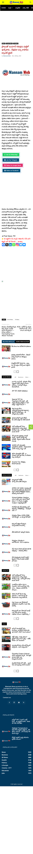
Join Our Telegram (11, 160)
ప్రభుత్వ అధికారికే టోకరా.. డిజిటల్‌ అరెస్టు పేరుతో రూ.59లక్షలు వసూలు (20, 356)
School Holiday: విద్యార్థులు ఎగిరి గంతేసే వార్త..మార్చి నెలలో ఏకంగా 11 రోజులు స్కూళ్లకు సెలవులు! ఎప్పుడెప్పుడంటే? (21, 500)
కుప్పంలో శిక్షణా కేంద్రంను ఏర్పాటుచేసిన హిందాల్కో (19, 524)
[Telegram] (20, 244)
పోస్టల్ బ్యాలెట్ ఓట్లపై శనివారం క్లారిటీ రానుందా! (20, 738)
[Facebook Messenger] (24, 244)
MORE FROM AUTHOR (22, 341)
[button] (3, 2)
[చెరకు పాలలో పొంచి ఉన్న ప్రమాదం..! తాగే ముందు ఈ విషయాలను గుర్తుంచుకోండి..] (6, 596)
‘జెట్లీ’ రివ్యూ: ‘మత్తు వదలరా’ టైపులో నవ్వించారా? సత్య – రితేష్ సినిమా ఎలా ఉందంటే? (21, 638)
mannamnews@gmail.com (20, 697)
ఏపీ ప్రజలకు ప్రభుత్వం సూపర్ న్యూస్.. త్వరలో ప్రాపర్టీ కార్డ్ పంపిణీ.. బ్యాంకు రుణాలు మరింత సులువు (21, 438)
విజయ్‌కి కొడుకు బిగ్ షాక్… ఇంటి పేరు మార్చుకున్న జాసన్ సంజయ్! (21, 663)
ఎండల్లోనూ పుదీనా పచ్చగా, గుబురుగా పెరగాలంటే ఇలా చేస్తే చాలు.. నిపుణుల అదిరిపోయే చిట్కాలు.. (20, 587)
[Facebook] (3, 244)
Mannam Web (7, 56)
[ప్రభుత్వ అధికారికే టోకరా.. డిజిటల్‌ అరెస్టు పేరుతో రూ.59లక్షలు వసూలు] (6, 357)
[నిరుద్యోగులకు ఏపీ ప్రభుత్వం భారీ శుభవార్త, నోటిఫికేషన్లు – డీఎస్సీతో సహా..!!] (6, 509)
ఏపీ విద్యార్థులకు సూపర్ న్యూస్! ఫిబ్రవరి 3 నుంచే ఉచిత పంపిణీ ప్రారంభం (20, 559)
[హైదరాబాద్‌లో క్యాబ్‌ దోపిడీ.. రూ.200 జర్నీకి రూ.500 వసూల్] (6, 420)
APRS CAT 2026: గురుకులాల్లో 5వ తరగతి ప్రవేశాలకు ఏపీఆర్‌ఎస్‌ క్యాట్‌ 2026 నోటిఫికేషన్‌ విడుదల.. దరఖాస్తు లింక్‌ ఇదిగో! (21, 490)
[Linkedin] (10, 244)
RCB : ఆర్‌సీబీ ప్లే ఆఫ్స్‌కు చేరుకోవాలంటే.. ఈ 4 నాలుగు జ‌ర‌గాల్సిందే (24, 328)
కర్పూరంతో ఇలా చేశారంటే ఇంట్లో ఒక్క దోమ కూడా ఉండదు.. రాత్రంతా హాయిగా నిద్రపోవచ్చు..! (21, 612)
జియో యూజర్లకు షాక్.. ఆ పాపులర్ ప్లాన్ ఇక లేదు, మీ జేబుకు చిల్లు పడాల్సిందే (21, 455)
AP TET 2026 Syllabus (20, 390)
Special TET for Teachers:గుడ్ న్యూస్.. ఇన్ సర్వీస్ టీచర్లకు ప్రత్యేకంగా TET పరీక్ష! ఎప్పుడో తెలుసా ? (20, 402)
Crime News (9, 43)
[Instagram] (17, 244)
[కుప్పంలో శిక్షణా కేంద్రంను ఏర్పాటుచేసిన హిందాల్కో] (6, 526)
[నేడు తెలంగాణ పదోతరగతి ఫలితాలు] (6, 348)
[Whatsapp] (13, 244)
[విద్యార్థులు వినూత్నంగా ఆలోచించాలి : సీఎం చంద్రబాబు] (6, 543)
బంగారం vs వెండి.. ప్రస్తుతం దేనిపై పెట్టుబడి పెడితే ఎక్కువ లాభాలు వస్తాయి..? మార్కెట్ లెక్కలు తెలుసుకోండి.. (21, 384)
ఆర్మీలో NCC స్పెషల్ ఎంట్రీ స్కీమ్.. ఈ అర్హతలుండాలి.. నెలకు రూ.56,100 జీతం (21, 721)
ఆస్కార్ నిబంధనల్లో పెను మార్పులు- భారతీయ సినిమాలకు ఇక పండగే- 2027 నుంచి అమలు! (21, 630)
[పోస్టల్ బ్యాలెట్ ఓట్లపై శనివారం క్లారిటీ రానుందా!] (6, 739)
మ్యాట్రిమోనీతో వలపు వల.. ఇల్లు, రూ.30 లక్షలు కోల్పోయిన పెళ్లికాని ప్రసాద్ (20, 365)
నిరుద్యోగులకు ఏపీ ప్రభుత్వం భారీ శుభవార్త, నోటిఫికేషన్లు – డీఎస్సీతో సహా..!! (21, 508)
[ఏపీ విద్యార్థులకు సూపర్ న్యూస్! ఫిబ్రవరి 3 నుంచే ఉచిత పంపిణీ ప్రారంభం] (6, 559)
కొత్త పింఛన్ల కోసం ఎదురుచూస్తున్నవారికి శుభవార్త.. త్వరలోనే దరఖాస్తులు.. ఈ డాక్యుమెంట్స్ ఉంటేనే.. (21, 411)
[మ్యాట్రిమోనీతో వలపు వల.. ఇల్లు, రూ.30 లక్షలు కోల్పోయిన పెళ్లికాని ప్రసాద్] (6, 365)
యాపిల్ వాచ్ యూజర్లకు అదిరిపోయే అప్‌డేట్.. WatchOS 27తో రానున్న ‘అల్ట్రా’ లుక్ (21, 446)
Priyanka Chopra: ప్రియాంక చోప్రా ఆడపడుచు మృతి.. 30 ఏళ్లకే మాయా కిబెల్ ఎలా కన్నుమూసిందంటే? (21, 656)
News (3, 43)
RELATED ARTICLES (8, 341)
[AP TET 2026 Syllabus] (6, 393)
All (15, 377)
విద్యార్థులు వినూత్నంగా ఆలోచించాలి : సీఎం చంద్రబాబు (20, 541)
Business (20, 377)
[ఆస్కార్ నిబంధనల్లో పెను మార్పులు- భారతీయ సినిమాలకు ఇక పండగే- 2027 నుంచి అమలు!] (6, 631)
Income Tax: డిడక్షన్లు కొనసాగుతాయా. (18, 462)
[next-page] (18, 372)
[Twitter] (23, 702)
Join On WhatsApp (12, 154)
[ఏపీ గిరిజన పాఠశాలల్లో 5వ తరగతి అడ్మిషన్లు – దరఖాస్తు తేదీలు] (6, 551)
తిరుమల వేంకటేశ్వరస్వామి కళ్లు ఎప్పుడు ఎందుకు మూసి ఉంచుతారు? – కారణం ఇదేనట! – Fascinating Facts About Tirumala (9, 331)
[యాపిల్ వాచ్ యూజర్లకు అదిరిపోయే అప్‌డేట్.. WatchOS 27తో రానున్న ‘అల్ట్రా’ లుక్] (6, 447)
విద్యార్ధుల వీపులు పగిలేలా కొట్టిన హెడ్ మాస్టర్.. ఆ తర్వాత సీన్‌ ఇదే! (21, 516)
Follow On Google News (13, 165)
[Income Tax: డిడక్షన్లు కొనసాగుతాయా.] (6, 464)
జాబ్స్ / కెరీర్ (26, 7)
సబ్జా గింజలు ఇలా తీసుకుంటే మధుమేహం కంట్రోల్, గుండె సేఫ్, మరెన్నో (21, 604)
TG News (16, 43)
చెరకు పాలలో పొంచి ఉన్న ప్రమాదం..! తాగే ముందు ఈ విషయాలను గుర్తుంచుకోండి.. (20, 595)
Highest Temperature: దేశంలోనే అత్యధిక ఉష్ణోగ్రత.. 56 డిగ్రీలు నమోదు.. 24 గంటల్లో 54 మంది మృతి (21, 730)
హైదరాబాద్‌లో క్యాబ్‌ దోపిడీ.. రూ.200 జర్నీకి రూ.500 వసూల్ (21, 418)
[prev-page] (15, 372)
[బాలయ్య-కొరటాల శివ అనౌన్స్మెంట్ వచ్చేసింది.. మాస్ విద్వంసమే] (6, 647)
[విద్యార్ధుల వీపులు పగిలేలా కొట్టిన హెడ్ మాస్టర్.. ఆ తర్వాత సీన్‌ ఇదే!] (6, 517)
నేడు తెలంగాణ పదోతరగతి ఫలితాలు (21, 346)
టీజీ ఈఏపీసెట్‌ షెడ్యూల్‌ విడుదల (21, 532)
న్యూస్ (9, 7)
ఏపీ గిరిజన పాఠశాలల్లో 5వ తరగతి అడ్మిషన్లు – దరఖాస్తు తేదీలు (21, 549)
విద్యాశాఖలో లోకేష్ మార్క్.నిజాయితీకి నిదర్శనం (19, 480)
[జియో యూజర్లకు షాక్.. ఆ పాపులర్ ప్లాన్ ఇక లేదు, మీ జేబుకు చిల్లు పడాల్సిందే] (6, 456)
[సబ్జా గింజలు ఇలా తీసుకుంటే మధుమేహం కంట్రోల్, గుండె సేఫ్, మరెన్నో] (6, 604)
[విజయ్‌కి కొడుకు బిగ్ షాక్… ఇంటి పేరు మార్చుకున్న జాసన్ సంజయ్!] (6, 665)
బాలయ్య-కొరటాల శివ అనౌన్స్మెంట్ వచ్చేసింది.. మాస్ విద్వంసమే (21, 646)
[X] (6, 244)
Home (3, 7)
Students (20, 475)
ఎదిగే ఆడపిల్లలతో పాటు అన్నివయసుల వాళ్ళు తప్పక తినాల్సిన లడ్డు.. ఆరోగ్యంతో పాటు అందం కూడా (21, 429)
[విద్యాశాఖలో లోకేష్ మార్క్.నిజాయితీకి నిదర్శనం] (6, 482)
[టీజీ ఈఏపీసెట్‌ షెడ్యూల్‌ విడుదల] (6, 534)
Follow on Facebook (12, 170)
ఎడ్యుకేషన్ (17, 7)
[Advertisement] (16, 25)
